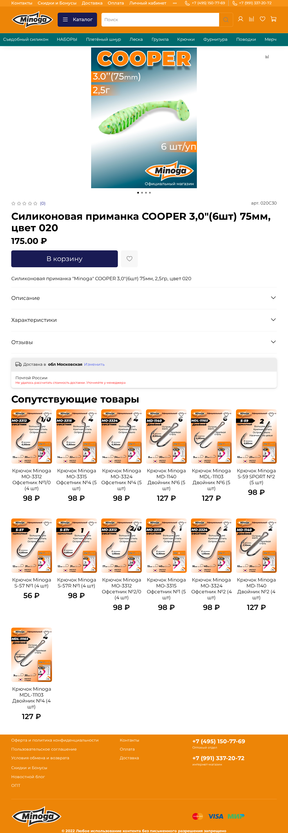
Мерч (270, 39)
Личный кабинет (147, 3)
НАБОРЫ (67, 39)
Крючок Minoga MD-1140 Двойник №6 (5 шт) (166, 479)
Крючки (186, 39)
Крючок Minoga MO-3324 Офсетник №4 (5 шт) (121, 479)
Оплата (116, 3)
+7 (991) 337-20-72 (255, 3)
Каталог (83, 19)
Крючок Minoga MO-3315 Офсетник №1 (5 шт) (166, 588)
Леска (136, 39)
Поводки (246, 39)
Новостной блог (28, 776)
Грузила (160, 39)
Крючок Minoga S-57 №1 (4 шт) (31, 583)
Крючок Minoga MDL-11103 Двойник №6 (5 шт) (211, 479)
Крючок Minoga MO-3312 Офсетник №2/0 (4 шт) (121, 588)
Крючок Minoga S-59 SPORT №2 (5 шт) (256, 476)
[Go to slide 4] (150, 193)
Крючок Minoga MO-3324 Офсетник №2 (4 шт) (211, 588)
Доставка (92, 3)
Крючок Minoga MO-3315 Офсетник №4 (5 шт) (76, 479)
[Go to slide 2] (142, 193)
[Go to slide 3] (146, 193)
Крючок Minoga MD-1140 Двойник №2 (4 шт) (256, 588)
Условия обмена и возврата (40, 758)
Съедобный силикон (25, 39)
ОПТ (15, 785)
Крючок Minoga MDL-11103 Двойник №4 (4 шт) (31, 697)
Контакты (21, 3)
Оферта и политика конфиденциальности (55, 740)
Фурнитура (215, 39)
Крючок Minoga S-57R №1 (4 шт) (76, 583)
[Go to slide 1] (138, 193)
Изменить (94, 364)
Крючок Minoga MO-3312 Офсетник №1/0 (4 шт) (31, 479)
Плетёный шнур (103, 39)
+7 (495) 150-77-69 (208, 3)
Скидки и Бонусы (57, 3)
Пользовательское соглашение (44, 749)
